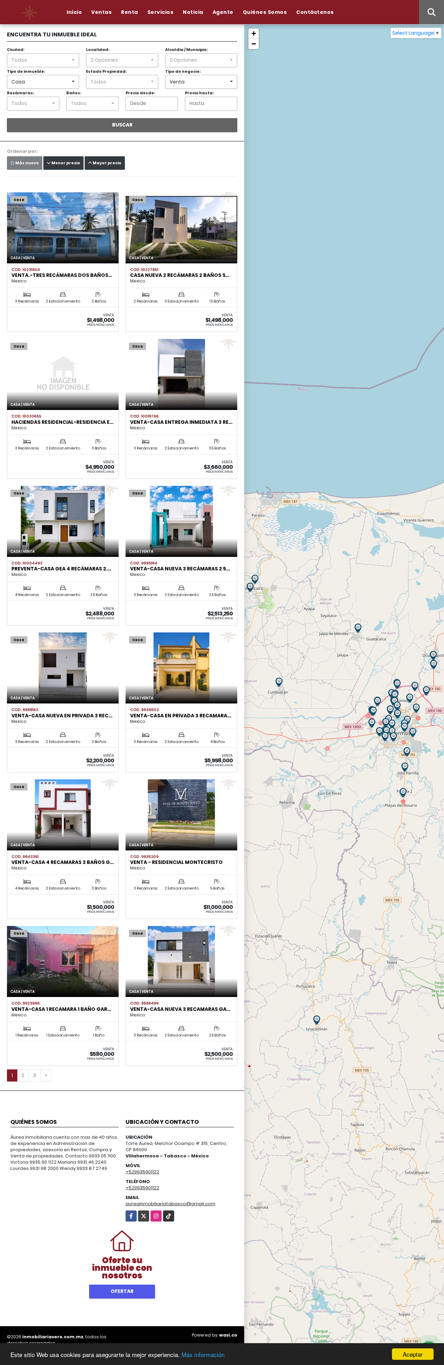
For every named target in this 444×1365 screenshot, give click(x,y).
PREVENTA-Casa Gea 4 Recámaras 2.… (61, 569)
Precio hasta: (199, 93)
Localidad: (97, 49)
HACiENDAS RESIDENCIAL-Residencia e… (62, 422)
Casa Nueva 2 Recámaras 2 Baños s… (179, 275)
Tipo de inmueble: (26, 71)
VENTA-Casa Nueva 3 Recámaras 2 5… (180, 569)
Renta (129, 12)
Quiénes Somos (265, 12)
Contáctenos (315, 12)
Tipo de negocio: (182, 71)
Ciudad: (15, 49)
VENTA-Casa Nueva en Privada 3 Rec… (61, 716)
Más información (202, 1354)
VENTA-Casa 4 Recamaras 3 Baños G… (62, 862)
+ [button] (253, 33)
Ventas (101, 12)
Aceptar (413, 1354)
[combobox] (43, 60)
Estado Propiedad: (106, 71)
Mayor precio (106, 163)
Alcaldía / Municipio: (186, 49)
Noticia (193, 12)
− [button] (253, 44)
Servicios (160, 12)
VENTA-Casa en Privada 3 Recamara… (180, 716)
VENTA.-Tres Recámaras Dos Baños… (61, 275)
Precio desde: (140, 93)
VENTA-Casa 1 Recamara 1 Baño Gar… (61, 1009)
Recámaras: (20, 93)
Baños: (73, 93)
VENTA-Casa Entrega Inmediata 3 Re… (181, 422)
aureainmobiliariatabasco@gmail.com (170, 1203)
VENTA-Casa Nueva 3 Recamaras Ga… (180, 1009)
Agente (223, 12)
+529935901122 (142, 1172)
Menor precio (65, 163)
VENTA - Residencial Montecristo (176, 862)
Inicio (74, 12)
